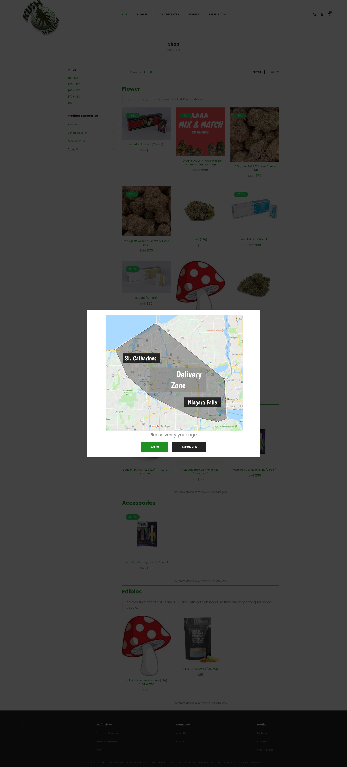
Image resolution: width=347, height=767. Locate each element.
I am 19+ (154, 446)
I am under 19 (189, 446)
